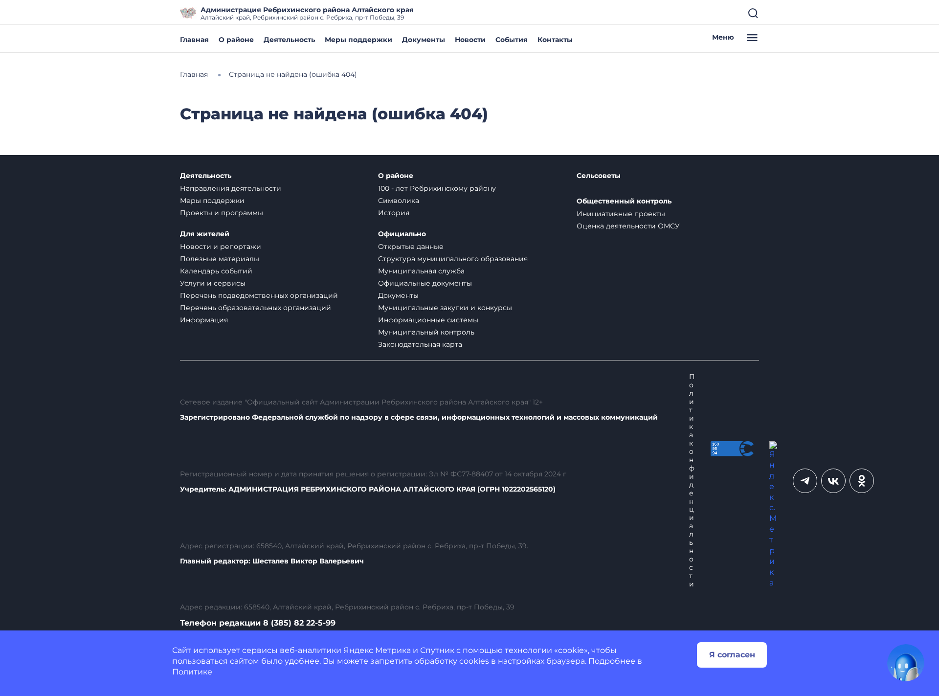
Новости (470, 39)
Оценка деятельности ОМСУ (628, 226)
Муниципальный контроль (426, 332)
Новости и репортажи (220, 246)
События (511, 39)
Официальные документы (425, 283)
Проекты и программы (221, 212)
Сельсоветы (599, 176)
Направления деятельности (230, 188)
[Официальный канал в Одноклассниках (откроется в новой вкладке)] (862, 481)
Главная (194, 39)
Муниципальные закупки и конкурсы (445, 307)
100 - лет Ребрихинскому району (437, 188)
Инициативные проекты (621, 213)
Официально (402, 234)
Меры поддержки (358, 39)
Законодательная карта (420, 344)
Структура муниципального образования (453, 258)
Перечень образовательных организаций (255, 307)
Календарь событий (216, 271)
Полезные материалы (219, 258)
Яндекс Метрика (377, 650)
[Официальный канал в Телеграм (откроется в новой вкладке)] (805, 481)
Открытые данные (411, 246)
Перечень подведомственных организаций (259, 295)
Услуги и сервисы (213, 283)
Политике (192, 671)
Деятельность (289, 39)
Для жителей (204, 234)
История (393, 212)
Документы (423, 39)
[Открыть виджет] (905, 662)
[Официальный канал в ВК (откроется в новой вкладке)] (833, 481)
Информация (204, 319)
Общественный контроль (624, 201)
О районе (236, 39)
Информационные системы (428, 319)
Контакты (555, 39)
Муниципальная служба (421, 271)
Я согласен (732, 654)
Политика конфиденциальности (692, 480)
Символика (398, 200)
